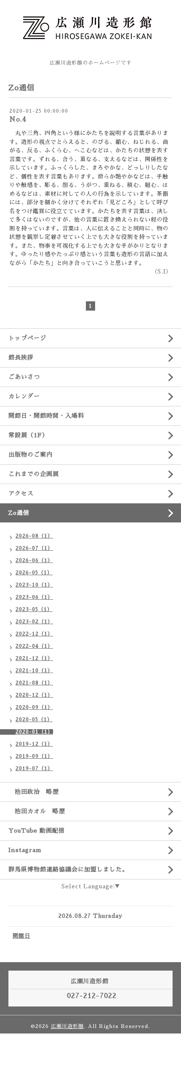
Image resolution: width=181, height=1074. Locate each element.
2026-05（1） (34, 572)
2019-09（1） (34, 756)
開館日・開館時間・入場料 (46, 416)
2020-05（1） (34, 719)
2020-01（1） (34, 731)
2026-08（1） (34, 535)
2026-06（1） (34, 560)
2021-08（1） (34, 682)
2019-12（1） (34, 744)
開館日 (21, 936)
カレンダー (24, 396)
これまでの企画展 (33, 474)
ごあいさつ (24, 377)
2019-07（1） (34, 768)
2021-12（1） (34, 658)
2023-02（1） (34, 621)
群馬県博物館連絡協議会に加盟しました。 (68, 869)
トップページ (27, 338)
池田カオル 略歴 (36, 811)
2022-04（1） (34, 646)
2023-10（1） (34, 584)
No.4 (18, 119)
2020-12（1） (34, 695)
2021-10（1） (34, 670)
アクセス (21, 493)
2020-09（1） (34, 707)
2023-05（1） (34, 609)
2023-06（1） (34, 597)
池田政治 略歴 (33, 792)
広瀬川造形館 (67, 1026)
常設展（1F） (28, 435)
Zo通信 (22, 513)
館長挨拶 (21, 357)
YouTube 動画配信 (36, 830)
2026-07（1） (34, 548)
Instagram (25, 850)
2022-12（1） (34, 633)
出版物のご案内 (30, 454)
